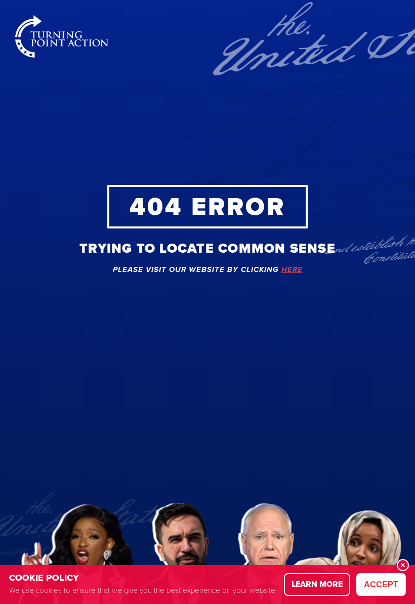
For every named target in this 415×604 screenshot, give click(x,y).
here (292, 269)
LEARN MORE (317, 584)
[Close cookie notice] (403, 565)
